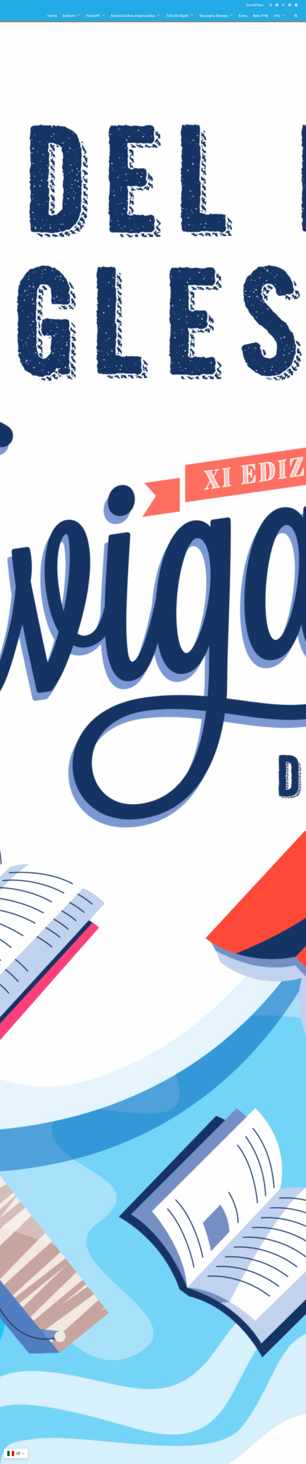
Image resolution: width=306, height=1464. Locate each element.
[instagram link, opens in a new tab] (270, 5)
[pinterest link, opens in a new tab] (289, 5)
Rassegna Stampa (213, 16)
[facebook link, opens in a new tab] (276, 5)
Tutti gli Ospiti (177, 16)
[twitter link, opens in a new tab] (283, 5)
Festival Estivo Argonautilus (133, 16)
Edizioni (69, 16)
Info (277, 16)
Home (52, 16)
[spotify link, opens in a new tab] (296, 5)
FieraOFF (93, 16)
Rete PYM (260, 16)
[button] (296, 15)
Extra (243, 16)
